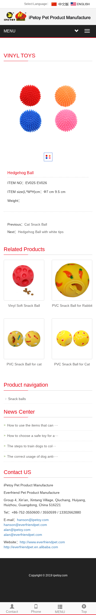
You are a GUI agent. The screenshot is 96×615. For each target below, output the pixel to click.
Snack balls (17, 399)
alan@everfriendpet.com (23, 535)
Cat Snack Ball (35, 224)
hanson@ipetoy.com (33, 520)
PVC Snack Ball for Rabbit (72, 306)
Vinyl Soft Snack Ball (24, 306)
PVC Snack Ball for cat (24, 364)
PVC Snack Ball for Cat (72, 364)
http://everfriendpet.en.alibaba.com (31, 547)
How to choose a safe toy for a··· (32, 436)
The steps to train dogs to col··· (31, 446)
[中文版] (60, 4)
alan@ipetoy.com (17, 530)
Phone (36, 612)
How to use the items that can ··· (32, 425)
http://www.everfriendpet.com (42, 542)
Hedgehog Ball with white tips (41, 232)
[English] (80, 4)
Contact (12, 612)
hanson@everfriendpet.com (25, 525)
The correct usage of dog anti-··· (32, 456)
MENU (10, 31)
